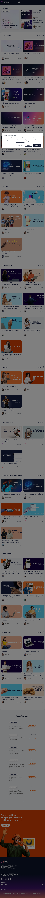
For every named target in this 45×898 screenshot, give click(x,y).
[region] (22, 140)
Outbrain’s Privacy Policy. (20, 142)
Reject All (28, 145)
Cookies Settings (19, 145)
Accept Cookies (37, 145)
